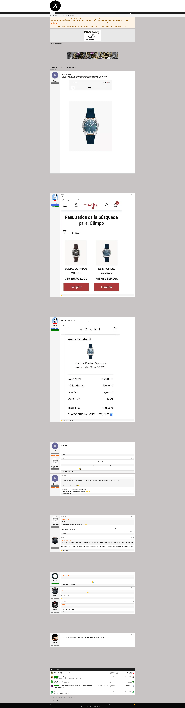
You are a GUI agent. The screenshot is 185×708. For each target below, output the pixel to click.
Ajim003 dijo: (64, 519)
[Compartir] (132, 72)
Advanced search (70, 15)
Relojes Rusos (67, 682)
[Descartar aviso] (133, 19)
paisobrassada (57, 673)
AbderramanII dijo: (66, 478)
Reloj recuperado (59, 692)
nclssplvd (56, 688)
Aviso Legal (108, 704)
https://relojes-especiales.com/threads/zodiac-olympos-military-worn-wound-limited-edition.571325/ (110, 465)
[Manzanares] (92, 36)
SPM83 (130, 686)
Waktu (55, 678)
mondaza (56, 682)
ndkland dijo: (64, 576)
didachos (56, 693)
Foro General (69, 673)
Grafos (77, 13)
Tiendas (63, 13)
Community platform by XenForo (92, 706)
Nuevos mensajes (53, 15)
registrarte (54, 23)
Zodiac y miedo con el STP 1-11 (63, 672)
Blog (57, 13)
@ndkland (117, 528)
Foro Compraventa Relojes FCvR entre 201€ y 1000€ (73, 678)
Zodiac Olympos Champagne (66, 677)
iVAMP (130, 673)
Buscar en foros (62, 15)
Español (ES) (54, 704)
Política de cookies (125, 704)
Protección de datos (115, 704)
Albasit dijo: (64, 590)
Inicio (52, 13)
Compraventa (70, 13)
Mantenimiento (58, 681)
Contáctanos (101, 704)
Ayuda (131, 704)
